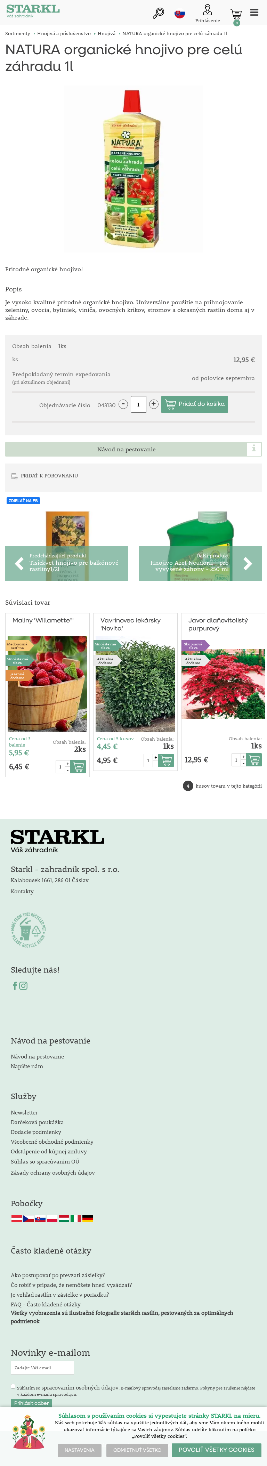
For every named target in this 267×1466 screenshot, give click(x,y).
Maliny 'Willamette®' (43, 621)
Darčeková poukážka (37, 1122)
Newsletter (24, 1112)
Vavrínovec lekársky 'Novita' (130, 625)
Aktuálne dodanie (105, 660)
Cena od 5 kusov (115, 738)
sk (180, 13)
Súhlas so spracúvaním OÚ (45, 1161)
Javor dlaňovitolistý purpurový (218, 625)
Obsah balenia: (69, 742)
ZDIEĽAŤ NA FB (23, 501)
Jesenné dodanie (17, 675)
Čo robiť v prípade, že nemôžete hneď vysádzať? (71, 1284)
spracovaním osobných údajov (80, 1387)
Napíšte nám (27, 1066)
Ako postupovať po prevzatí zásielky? (58, 1275)
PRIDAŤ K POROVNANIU (49, 475)
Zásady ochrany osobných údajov (53, 1172)
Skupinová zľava (193, 646)
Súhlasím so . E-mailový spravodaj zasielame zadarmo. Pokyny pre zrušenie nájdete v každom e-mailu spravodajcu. (136, 1390)
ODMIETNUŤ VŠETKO (137, 1450)
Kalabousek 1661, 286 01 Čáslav (50, 880)
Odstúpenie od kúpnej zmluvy (49, 1151)
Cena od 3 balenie (20, 741)
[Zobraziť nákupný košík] (236, 14)
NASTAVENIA (80, 1450)
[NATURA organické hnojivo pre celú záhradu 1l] (133, 169)
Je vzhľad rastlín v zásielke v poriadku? (60, 1294)
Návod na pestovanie (126, 449)
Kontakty (22, 891)
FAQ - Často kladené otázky (46, 1304)
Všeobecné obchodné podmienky (52, 1141)
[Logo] (33, 12)
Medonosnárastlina (17, 646)
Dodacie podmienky (36, 1131)
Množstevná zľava (17, 660)
